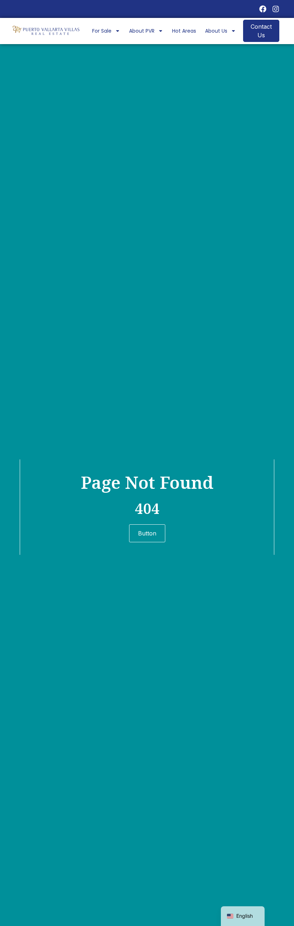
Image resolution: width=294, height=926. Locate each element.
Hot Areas (184, 30)
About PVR (142, 30)
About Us (216, 30)
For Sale (102, 30)
